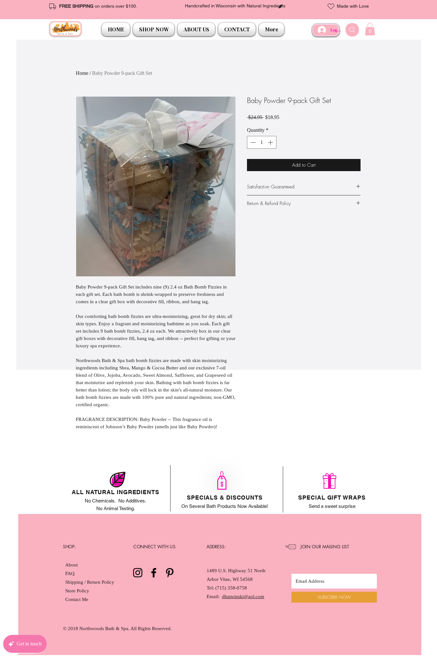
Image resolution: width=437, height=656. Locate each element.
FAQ (70, 573)
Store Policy (77, 590)
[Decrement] (252, 142)
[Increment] (270, 142)
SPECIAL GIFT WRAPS (331, 497)
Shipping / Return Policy (90, 582)
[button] (153, 29)
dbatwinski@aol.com (243, 596)
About (71, 564)
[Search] (352, 29)
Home (82, 73)
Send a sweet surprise (332, 506)
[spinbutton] (261, 142)
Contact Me (76, 599)
